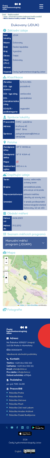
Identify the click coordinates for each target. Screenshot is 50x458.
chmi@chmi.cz (20, 369)
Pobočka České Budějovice (22, 415)
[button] (25, 278)
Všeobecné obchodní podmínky (22, 354)
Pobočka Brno (16, 396)
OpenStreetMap (32, 305)
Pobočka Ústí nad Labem (21, 407)
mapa (31, 342)
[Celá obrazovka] (6, 268)
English (18, 451)
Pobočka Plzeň (16, 404)
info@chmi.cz (23, 372)
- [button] (6, 281)
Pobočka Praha (16, 392)
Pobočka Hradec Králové (21, 411)
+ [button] (6, 273)
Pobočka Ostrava (17, 400)
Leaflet (21, 305)
